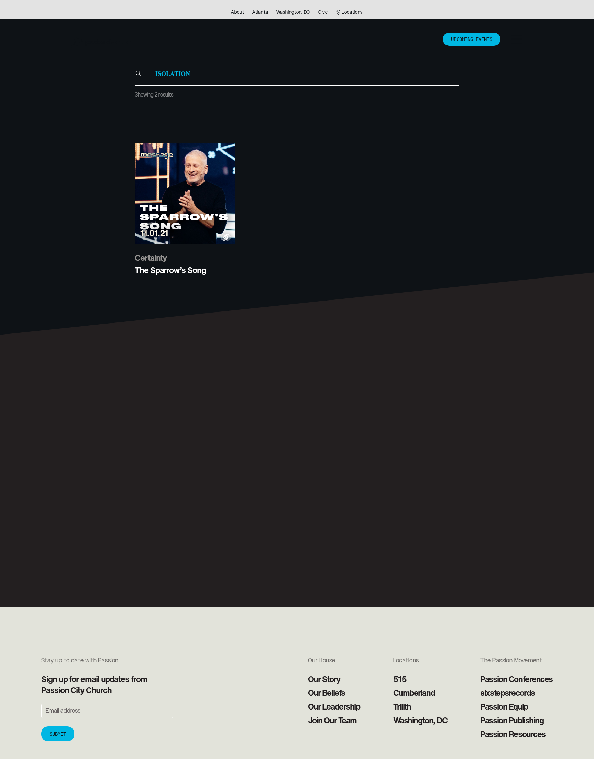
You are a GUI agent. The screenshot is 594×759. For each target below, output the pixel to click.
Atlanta (260, 12)
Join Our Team (332, 720)
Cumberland (414, 692)
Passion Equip (504, 706)
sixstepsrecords (507, 692)
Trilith (402, 706)
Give (323, 12)
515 (400, 678)
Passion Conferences (516, 678)
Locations (352, 12)
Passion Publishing (511, 720)
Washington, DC (293, 12)
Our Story (324, 678)
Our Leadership (334, 706)
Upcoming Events (471, 39)
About (237, 12)
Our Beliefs (326, 692)
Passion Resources (513, 733)
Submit (58, 734)
